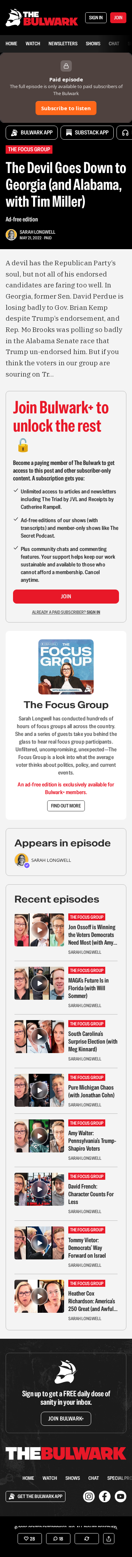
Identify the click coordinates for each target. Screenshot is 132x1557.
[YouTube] (120, 1496)
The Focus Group (29, 149)
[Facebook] (105, 1496)
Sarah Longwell (37, 232)
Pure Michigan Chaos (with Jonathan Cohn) (91, 1091)
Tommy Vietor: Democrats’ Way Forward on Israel (87, 1247)
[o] (39, 930)
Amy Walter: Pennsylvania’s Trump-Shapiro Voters (92, 1140)
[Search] (10, 1478)
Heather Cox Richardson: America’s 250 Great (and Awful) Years (91, 1301)
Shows (93, 43)
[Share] (108, 1538)
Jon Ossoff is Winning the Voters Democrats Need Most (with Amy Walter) (91, 934)
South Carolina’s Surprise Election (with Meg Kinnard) (93, 1041)
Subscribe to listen (66, 108)
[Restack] (87, 1538)
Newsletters (63, 43)
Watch (33, 43)
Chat (114, 43)
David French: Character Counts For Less (91, 1194)
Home (11, 43)
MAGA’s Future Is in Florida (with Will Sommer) (88, 988)
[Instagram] (89, 1496)
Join (66, 596)
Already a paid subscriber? (66, 612)
